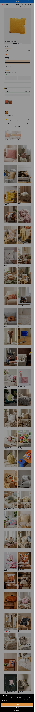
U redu (17, 704)
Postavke (17, 707)
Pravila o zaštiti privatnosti (5, 700)
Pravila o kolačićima (26, 699)
